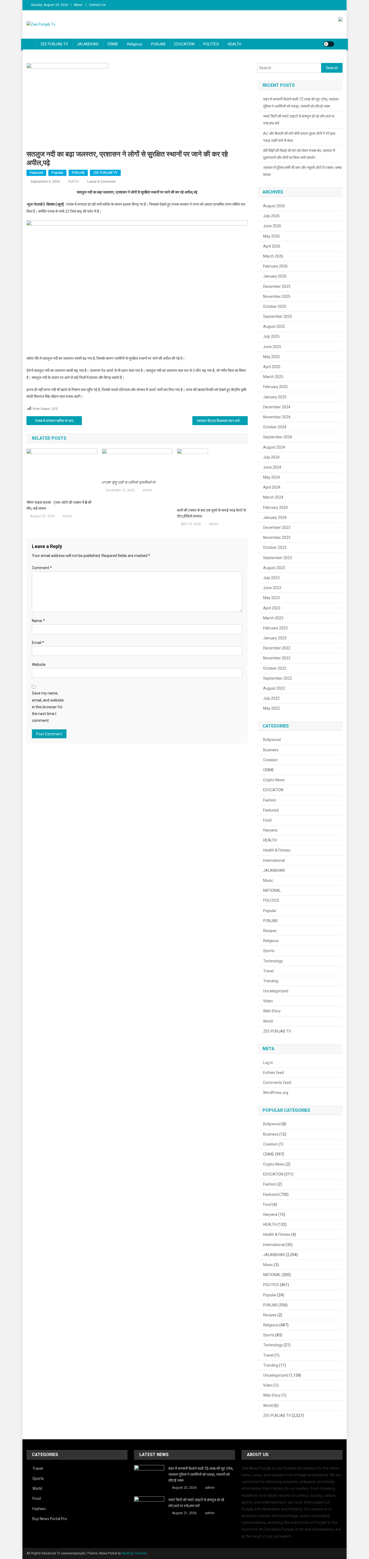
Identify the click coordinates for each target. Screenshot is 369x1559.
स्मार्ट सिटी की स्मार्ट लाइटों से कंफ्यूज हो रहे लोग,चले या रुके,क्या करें (298, 119)
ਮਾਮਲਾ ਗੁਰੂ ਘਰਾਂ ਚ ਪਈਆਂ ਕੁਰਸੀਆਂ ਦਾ (129, 482)
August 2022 (274, 688)
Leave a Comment (101, 181)
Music (268, 880)
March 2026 (273, 256)
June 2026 (272, 226)
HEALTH (234, 44)
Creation (270, 760)
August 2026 (274, 206)
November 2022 (276, 658)
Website (39, 664)
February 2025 (275, 387)
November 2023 (276, 537)
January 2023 (275, 638)
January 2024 (275, 517)
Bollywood (272, 739)
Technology (273, 961)
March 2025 (273, 377)
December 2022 (276, 648)
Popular (57, 173)
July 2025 (271, 336)
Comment (42, 568)
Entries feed (273, 1072)
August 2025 (274, 326)
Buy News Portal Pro (49, 1519)
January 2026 (275, 276)
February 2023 (275, 628)
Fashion (269, 800)
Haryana (270, 830)
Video (268, 1001)
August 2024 (274, 447)
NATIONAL (272, 890)
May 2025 (271, 357)
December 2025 (276, 286)
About (78, 5)
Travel (268, 971)
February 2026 (275, 266)
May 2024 (271, 477)
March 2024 (273, 497)
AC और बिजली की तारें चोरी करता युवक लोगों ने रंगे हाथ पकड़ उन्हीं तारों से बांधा (299, 137)
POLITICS (211, 44)
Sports (268, 951)
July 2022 (271, 698)
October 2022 (274, 668)
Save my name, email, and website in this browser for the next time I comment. (48, 707)
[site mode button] (328, 44)
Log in (268, 1062)
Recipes (270, 931)
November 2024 (276, 417)
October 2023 (274, 547)
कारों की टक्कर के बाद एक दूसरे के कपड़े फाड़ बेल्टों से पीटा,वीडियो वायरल (211, 513)
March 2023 (273, 618)
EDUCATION (184, 44)
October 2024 (274, 427)
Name (38, 621)
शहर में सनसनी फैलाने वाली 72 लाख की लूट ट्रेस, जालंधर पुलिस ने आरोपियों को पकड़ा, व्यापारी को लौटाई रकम (300, 102)
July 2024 (271, 457)
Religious (134, 44)
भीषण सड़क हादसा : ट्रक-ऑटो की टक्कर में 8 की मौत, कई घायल (58, 505)
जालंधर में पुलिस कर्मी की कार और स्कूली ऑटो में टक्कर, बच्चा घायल (302, 171)
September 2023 (277, 558)
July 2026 (271, 216)
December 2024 (276, 407)
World (268, 1021)
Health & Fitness (276, 850)
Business (271, 750)
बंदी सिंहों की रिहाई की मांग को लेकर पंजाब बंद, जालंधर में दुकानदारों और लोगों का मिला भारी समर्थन (299, 154)
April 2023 (271, 608)
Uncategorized (275, 991)
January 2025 (275, 397)
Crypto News (274, 780)
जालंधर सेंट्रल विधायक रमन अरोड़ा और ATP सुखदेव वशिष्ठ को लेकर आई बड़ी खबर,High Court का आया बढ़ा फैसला (222, 421)
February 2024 (275, 507)
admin (73, 181)
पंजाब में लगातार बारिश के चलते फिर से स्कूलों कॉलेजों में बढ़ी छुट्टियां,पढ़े (58, 421)
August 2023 (274, 568)
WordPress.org (275, 1092)
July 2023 (271, 578)
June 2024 (272, 467)
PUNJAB (158, 44)
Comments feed (277, 1082)
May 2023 (271, 598)
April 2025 (271, 367)
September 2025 (277, 316)
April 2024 (271, 487)
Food (267, 820)
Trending (270, 981)
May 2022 (271, 708)
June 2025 (272, 347)
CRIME (112, 44)
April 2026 (271, 246)
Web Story (272, 1011)
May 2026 (271, 236)
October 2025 (274, 306)
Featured (36, 173)
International (274, 860)
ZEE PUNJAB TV (54, 44)
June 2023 (272, 588)
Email (38, 642)
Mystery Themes (134, 1553)
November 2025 (276, 296)
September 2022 (277, 678)
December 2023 (276, 527)
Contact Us (97, 5)
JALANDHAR (88, 44)
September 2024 (277, 437)
